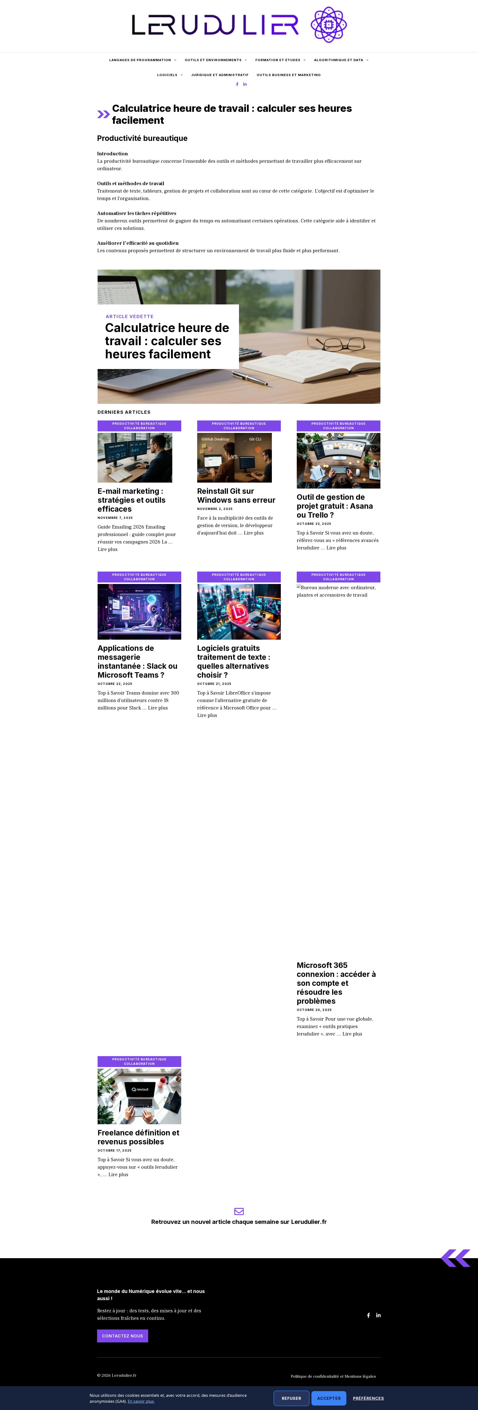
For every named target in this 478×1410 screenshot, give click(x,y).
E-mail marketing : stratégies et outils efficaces (132, 500)
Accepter (329, 1398)
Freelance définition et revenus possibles (138, 1137)
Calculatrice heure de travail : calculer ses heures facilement (167, 340)
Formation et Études (277, 60)
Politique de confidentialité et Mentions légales (333, 1376)
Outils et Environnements (213, 60)
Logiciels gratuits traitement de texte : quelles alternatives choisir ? (233, 661)
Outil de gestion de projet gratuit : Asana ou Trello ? (335, 506)
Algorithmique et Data (338, 60)
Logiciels (167, 75)
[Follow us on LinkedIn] (245, 84)
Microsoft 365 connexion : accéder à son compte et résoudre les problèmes (336, 983)
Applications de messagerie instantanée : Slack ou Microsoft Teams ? (138, 661)
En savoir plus (141, 1401)
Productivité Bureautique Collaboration (139, 426)
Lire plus (108, 549)
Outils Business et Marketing (289, 75)
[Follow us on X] (237, 84)
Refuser (291, 1398)
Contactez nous (122, 1335)
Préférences (368, 1398)
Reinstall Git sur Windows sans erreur (236, 495)
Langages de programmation (140, 60)
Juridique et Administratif (220, 75)
